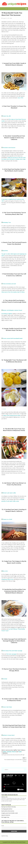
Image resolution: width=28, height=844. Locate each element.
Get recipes (9, 801)
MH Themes (22, 842)
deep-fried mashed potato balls (11, 415)
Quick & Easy (4, 836)
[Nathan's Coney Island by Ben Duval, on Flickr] (7, 735)
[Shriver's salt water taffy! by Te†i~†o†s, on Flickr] (8, 493)
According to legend (6, 313)
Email (2, 825)
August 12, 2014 (6, 18)
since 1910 (20, 97)
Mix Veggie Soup (5, 817)
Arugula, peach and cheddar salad (9, 813)
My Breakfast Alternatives (7, 811)
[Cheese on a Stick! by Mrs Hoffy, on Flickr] (6, 519)
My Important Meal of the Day (8, 806)
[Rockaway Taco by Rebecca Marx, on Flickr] (6, 222)
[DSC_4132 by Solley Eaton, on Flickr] (4, 571)
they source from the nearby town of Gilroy (12, 292)
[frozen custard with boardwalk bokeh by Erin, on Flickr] (11, 338)
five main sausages (11, 654)
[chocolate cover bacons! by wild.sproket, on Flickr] (8, 147)
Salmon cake (4, 797)
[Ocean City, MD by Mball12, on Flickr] (6, 116)
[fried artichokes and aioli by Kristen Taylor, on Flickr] (8, 283)
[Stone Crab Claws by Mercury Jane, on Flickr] (6, 707)
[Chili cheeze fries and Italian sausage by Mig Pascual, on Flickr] (11, 650)
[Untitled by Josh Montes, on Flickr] (4, 679)
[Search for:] (14, 769)
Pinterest (14, 751)
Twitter (4, 751)
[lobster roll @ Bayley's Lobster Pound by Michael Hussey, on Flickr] (11, 310)
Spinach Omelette (5, 815)
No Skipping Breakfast (6, 809)
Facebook (9, 751)
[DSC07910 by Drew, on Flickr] (4, 250)
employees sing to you (7, 579)
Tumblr (20, 751)
